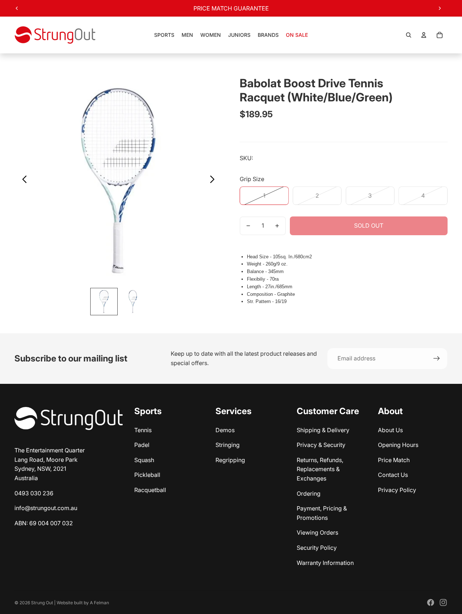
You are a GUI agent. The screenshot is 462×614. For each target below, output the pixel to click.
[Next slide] (440, 8)
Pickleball (147, 474)
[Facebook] (430, 602)
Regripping (230, 460)
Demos (225, 430)
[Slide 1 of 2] (104, 302)
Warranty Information (325, 562)
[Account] (424, 35)
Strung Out (42, 602)
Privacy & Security (321, 444)
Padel (141, 444)
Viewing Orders (317, 532)
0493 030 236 (33, 493)
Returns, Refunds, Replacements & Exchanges (320, 469)
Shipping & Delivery (323, 430)
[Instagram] (443, 602)
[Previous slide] (17, 8)
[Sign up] (436, 358)
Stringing (227, 444)
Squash (144, 460)
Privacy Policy (397, 490)
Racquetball (150, 490)
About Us (390, 430)
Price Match (394, 460)
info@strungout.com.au (45, 508)
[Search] (409, 35)
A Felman (99, 602)
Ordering (309, 493)
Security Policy (317, 547)
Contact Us (393, 474)
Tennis (143, 430)
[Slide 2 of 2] (133, 302)
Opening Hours (398, 444)
